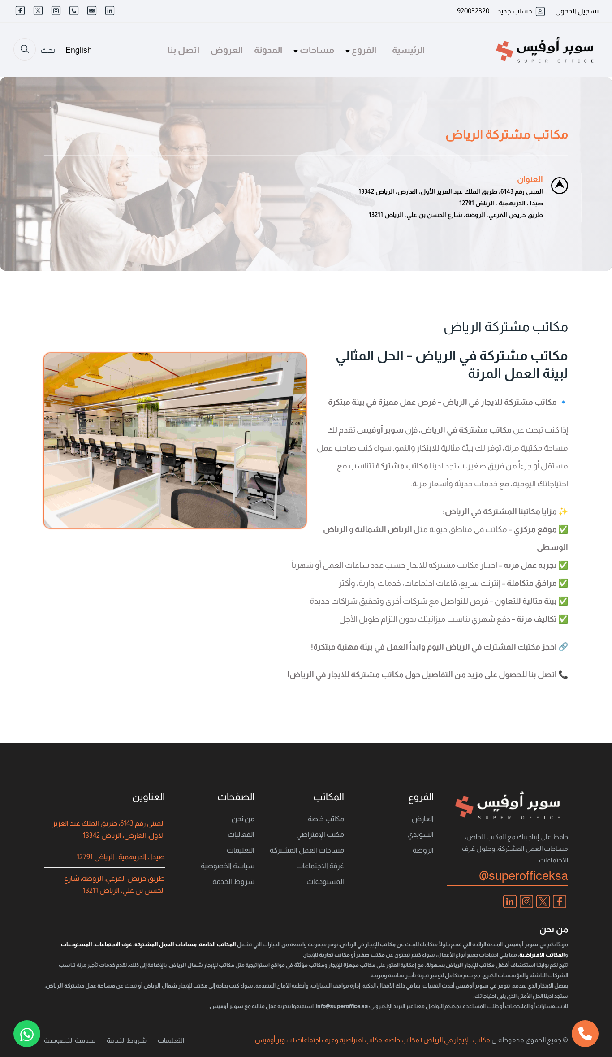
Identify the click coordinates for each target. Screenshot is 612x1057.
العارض (423, 819)
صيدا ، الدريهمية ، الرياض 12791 (121, 857)
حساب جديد (514, 11)
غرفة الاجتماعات (320, 866)
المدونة (268, 50)
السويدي (421, 834)
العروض (227, 50)
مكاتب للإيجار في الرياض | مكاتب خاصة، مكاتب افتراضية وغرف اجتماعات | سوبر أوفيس (372, 1040)
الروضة (423, 850)
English (78, 50)
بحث (47, 50)
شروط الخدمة (233, 881)
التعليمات (240, 850)
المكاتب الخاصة (217, 944)
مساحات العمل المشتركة (307, 850)
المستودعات (325, 881)
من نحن (243, 819)
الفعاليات (241, 834)
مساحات (316, 50)
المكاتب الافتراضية (542, 955)
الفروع (363, 50)
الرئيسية (408, 50)
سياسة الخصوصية (227, 866)
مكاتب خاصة (326, 819)
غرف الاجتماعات (113, 944)
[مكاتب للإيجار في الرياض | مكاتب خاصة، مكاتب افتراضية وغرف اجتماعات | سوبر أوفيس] (545, 49)
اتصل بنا (183, 50)
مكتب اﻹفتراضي (320, 834)
